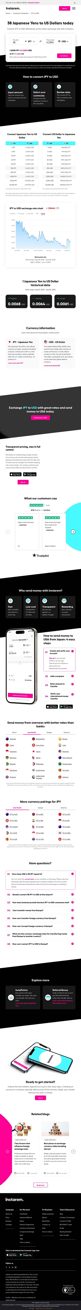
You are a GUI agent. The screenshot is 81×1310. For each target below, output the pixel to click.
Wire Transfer (64, 1235)
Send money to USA (40, 417)
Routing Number (65, 1231)
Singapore (13, 770)
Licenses (9, 1224)
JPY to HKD (13, 820)
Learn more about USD (52, 365)
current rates (29, 879)
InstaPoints (23, 1214)
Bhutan (64, 739)
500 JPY (13, 172)
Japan (38, 751)
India (64, 745)
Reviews (8, 1221)
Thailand (13, 777)
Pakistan (13, 764)
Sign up (51, 658)
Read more (40, 1185)
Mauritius (13, 758)
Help (21, 1239)
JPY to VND (66, 839)
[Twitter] (9, 1267)
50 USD (49, 164)
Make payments (48, 1214)
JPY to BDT (39, 814)
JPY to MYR (14, 827)
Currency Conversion (20, 13)
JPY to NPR (40, 827)
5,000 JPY (13, 180)
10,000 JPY (13, 185)
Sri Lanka (65, 770)
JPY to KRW (66, 833)
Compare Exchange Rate (27, 1233)
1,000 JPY (13, 176)
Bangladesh (40, 739)
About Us (9, 1214)
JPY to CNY (66, 814)
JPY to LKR (13, 839)
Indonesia (13, 751)
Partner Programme (27, 1224)
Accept (31, 1308)
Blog (61, 1214)
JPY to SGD (40, 833)
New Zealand (67, 758)
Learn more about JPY (15, 363)
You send (15, 40)
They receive (50, 40)
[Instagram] (15, 1267)
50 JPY (13, 164)
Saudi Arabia (67, 764)
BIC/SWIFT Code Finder (66, 1226)
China (12, 745)
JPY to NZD (66, 827)
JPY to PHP (13, 833)
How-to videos (25, 1242)
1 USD (50, 147)
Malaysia (65, 751)
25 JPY (13, 160)
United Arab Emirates (40, 777)
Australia (13, 739)
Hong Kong (40, 745)
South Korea (40, 770)
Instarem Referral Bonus (26, 1219)
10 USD (49, 156)
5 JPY (13, 151)
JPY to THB (39, 839)
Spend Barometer (46, 1219)
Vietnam (65, 777)
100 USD (50, 168)
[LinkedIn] (12, 1267)
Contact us (46, 1224)
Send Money (64, 56)
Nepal (38, 758)
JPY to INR (39, 820)
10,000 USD (49, 185)
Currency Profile (65, 1221)
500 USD (50, 172)
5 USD (50, 151)
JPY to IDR (65, 820)
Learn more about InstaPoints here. (26, 1004)
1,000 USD (49, 176)
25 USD (49, 160)
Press (7, 1217)
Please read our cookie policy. (44, 1308)
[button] (59, 651)
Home (8, 13)
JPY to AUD (13, 814)
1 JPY (13, 147)
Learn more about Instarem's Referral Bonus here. (63, 1001)
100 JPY (13, 168)
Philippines (39, 764)
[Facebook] (6, 1267)
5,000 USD (50, 180)
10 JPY (13, 156)
